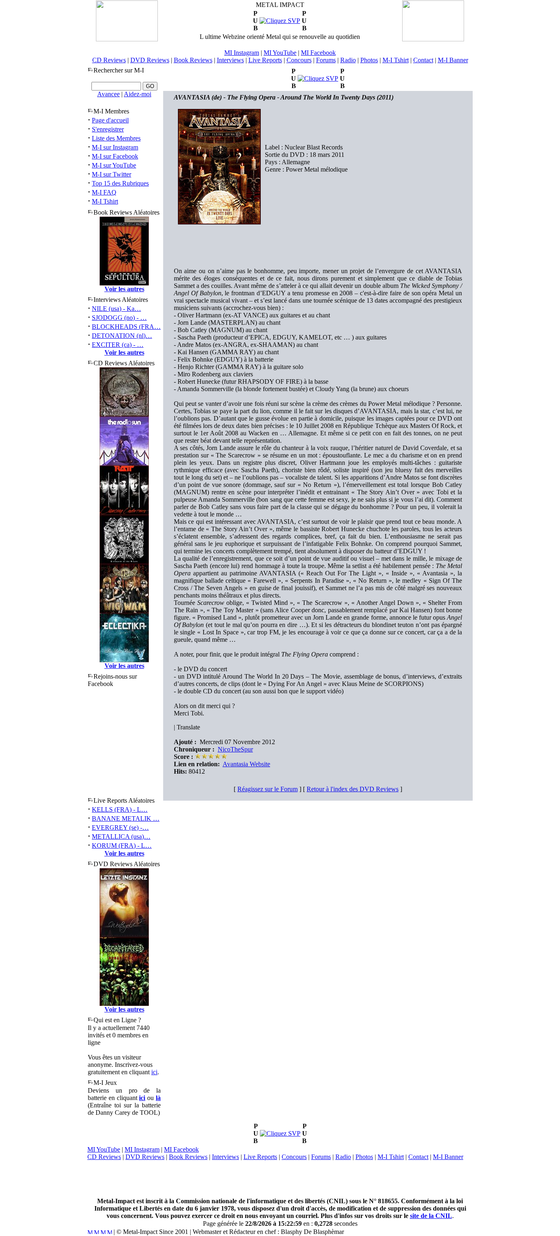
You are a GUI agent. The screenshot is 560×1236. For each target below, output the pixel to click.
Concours (299, 60)
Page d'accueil (110, 120)
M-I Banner (453, 60)
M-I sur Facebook (115, 156)
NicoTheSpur (235, 749)
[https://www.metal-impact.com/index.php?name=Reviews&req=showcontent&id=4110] (318, 78)
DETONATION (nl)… (122, 335)
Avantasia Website (246, 764)
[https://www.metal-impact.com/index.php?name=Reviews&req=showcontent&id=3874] (280, 1133)
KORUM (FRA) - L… (122, 845)
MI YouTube (280, 52)
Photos (369, 60)
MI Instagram (241, 52)
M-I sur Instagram (115, 147)
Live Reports (265, 60)
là (158, 1097)
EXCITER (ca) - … (117, 344)
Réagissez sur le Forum (267, 789)
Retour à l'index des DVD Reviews (352, 789)
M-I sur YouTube (114, 165)
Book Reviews (193, 60)
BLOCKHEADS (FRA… (126, 326)
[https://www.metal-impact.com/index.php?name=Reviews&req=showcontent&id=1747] (280, 20)
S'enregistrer (108, 129)
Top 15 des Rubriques (120, 183)
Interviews (230, 60)
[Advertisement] (280, 1179)
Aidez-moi (137, 94)
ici (154, 1071)
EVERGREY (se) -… (120, 827)
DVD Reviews (149, 60)
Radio (348, 60)
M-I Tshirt (395, 60)
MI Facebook (318, 52)
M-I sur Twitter (111, 174)
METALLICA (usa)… (121, 836)
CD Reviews (109, 60)
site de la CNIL (431, 1215)
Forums (326, 60)
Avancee (108, 94)
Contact (423, 60)
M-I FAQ (104, 192)
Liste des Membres (116, 138)
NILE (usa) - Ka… (116, 308)
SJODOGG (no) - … (119, 317)
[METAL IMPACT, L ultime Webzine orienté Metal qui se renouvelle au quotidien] (127, 39)
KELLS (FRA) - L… (120, 809)
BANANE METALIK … (125, 818)
